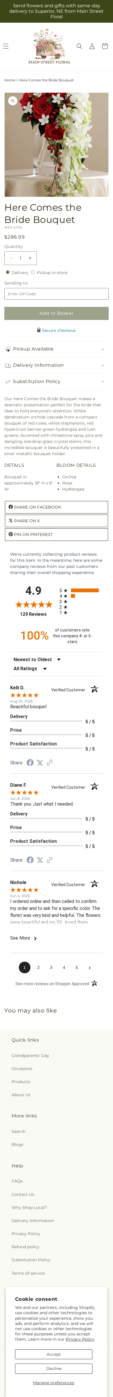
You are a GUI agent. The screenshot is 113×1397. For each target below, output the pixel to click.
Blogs (17, 1144)
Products (21, 1081)
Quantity (13, 246)
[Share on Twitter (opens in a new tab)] (40, 762)
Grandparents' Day (30, 1055)
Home (9, 80)
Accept (54, 1354)
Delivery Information (33, 1220)
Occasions (22, 1068)
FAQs (17, 1181)
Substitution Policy (31, 1259)
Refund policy (25, 1246)
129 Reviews (38, 614)
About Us (21, 1094)
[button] (79, 46)
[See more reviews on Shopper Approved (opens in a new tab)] (49, 763)
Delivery (21, 272)
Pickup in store (52, 272)
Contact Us (23, 1194)
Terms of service (28, 1273)
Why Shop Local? (29, 1207)
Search (18, 1131)
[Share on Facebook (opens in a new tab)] (30, 763)
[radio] (81, 590)
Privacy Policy (80, 1339)
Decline (53, 1368)
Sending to (24, 283)
